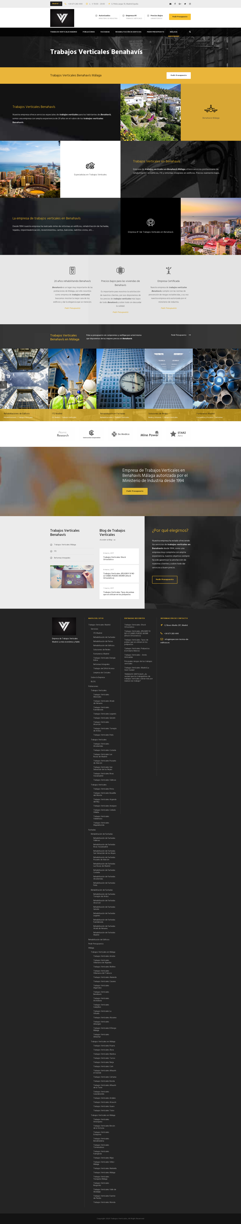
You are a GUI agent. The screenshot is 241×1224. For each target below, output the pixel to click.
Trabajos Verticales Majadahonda (101, 824)
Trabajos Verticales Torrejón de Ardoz (105, 729)
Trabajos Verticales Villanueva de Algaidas (102, 961)
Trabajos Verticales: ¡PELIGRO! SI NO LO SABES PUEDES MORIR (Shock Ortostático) (118, 576)
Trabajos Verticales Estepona (101, 1133)
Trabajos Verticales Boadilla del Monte (104, 794)
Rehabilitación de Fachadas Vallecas (104, 839)
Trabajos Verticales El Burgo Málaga (104, 1029)
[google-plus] (180, 4)
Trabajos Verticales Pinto (103, 789)
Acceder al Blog (106, 539)
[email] (170, 4)
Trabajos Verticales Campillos (101, 1006)
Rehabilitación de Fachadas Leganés (104, 914)
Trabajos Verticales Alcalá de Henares (103, 702)
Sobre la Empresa (98, 677)
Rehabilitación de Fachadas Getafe (104, 908)
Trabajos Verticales (25, 417)
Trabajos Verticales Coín (103, 1066)
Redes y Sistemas (154, 417)
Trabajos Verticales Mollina (104, 966)
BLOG (93, 681)
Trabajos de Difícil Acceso (103, 668)
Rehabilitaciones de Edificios (24, 375)
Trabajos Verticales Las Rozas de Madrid (102, 755)
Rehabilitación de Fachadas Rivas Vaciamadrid (104, 845)
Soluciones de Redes (169, 375)
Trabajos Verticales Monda (104, 1202)
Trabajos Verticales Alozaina (104, 1017)
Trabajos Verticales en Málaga (103, 952)
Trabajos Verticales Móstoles (101, 695)
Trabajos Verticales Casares (104, 981)
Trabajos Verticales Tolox (103, 1110)
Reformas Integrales (101, 664)
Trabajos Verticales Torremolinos (101, 1146)
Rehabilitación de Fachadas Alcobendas (104, 877)
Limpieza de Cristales (101, 672)
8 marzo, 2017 (108, 553)
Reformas (219, 417)
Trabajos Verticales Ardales (104, 1098)
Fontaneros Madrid (217, 375)
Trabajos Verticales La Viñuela (102, 1012)
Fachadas (105, 32)
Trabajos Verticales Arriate (104, 956)
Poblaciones (89, 32)
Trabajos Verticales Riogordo (101, 1184)
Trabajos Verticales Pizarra (104, 1045)
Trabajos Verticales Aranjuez (105, 805)
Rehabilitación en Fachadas (121, 375)
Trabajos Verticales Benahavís (101, 993)
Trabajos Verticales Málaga (104, 1172)
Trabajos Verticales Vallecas (104, 780)
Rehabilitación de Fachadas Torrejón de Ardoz (104, 895)
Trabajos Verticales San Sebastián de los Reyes (102, 768)
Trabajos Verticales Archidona (101, 999)
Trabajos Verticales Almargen (101, 1023)
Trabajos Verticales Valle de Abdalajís (104, 1190)
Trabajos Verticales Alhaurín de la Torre (104, 1086)
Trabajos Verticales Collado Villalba (104, 811)
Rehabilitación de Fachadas (104, 637)
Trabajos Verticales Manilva (104, 1054)
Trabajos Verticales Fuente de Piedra (104, 1197)
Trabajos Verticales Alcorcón (101, 723)
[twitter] (185, 4)
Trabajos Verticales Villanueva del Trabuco (102, 972)
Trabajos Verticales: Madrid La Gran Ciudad (136, 669)
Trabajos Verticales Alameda (104, 977)
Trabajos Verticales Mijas (103, 1157)
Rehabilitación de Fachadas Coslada (104, 871)
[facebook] (175, 4)
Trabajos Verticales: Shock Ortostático (114, 558)
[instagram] (190, 4)
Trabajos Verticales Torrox (104, 1058)
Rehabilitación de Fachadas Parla (104, 884)
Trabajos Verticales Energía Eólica (104, 659)
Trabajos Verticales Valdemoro (101, 817)
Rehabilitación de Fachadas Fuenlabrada (104, 921)
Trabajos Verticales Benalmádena (101, 1140)
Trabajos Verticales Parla (103, 735)
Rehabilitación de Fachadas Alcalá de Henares (104, 927)
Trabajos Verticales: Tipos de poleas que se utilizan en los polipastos (118, 593)
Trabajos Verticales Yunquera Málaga (101, 1178)
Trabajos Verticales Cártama (104, 1077)
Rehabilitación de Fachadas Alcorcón (104, 901)
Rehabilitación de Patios (103, 641)
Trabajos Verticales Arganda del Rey (104, 800)
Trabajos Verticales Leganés (104, 713)
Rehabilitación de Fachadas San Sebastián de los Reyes (104, 852)
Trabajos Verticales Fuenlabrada (101, 708)
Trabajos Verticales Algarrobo (101, 986)
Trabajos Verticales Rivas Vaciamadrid (103, 774)
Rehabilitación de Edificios (128, 32)
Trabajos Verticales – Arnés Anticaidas (135, 656)
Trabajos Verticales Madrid (63, 32)
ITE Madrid (72, 375)
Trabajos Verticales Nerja (103, 1062)
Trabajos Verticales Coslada (104, 750)
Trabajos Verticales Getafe (104, 718)
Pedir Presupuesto (179, 16)
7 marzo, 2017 (108, 588)
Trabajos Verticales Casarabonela (101, 1093)
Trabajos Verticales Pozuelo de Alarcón (104, 762)
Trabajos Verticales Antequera (101, 1120)
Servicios (94, 629)
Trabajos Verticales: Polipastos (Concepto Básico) (137, 649)
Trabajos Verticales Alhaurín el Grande (104, 1071)
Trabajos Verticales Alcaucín (104, 1102)
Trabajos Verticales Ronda (104, 1081)
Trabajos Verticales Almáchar (101, 1035)
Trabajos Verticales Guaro (103, 1106)
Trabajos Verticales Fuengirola (101, 1152)
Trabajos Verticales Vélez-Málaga (104, 1163)
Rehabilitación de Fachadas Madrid (104, 933)
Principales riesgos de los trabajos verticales (138, 662)
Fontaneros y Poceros (205, 417)
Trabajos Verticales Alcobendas (101, 745)
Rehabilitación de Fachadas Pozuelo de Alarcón (104, 858)
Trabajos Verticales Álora (103, 1049)
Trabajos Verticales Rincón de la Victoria (104, 1127)
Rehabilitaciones (10, 417)
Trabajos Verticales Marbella (104, 1168)
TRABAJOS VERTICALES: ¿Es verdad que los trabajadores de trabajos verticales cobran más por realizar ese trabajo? (138, 678)
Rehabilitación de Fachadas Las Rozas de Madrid (104, 865)
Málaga (173, 32)
